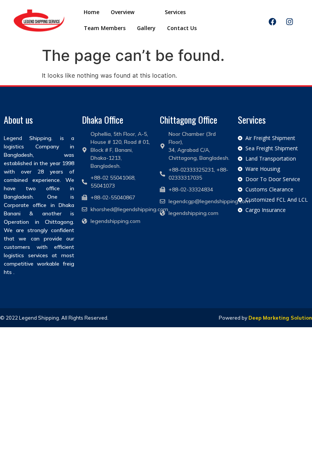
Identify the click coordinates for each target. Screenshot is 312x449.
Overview (122, 12)
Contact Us (182, 28)
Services (175, 12)
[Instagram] (289, 21)
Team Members (105, 28)
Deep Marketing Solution (280, 318)
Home (91, 12)
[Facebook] (272, 21)
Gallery (146, 28)
